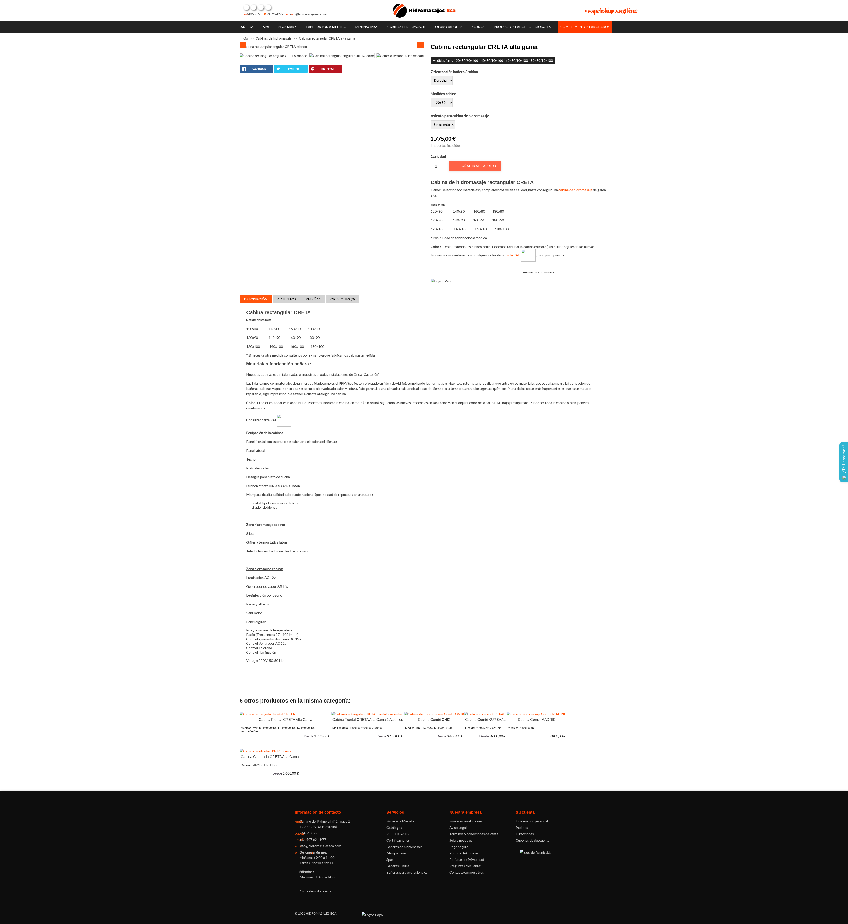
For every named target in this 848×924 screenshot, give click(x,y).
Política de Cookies (464, 853)
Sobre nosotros (461, 840)
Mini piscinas (396, 853)
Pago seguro (458, 847)
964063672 (253, 14)
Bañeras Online (397, 866)
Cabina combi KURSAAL (485, 720)
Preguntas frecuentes (465, 866)
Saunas (478, 27)
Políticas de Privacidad (466, 859)
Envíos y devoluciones (465, 821)
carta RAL (513, 255)
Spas (390, 859)
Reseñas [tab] (313, 299)
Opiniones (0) (342, 299)
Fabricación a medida (326, 27)
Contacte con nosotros (466, 872)
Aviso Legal (458, 827)
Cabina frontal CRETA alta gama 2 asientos (367, 720)
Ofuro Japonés (448, 27)
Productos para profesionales (522, 27)
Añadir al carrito (475, 166)
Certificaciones (398, 840)
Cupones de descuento (533, 840)
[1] (433, 272)
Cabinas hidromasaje (406, 27)
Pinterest (260, 7)
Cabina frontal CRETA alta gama (285, 720)
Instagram (268, 7)
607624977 (275, 14)
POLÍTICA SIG (397, 834)
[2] (438, 272)
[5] (453, 272)
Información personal (532, 821)
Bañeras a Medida (400, 821)
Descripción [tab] (256, 299)
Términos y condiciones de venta (473, 834)
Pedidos (522, 827)
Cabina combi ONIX (434, 720)
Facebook (246, 7)
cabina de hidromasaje (575, 190)
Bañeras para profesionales (407, 872)
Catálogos (394, 827)
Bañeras (246, 27)
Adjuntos (286, 299)
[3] (443, 272)
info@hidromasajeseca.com (308, 14)
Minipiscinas (366, 27)
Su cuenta (525, 812)
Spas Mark (287, 27)
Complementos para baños (585, 27)
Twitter (253, 7)
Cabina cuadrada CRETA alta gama (270, 757)
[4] (448, 272)
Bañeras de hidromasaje (404, 847)
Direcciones (525, 834)
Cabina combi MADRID (537, 720)
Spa (266, 27)
